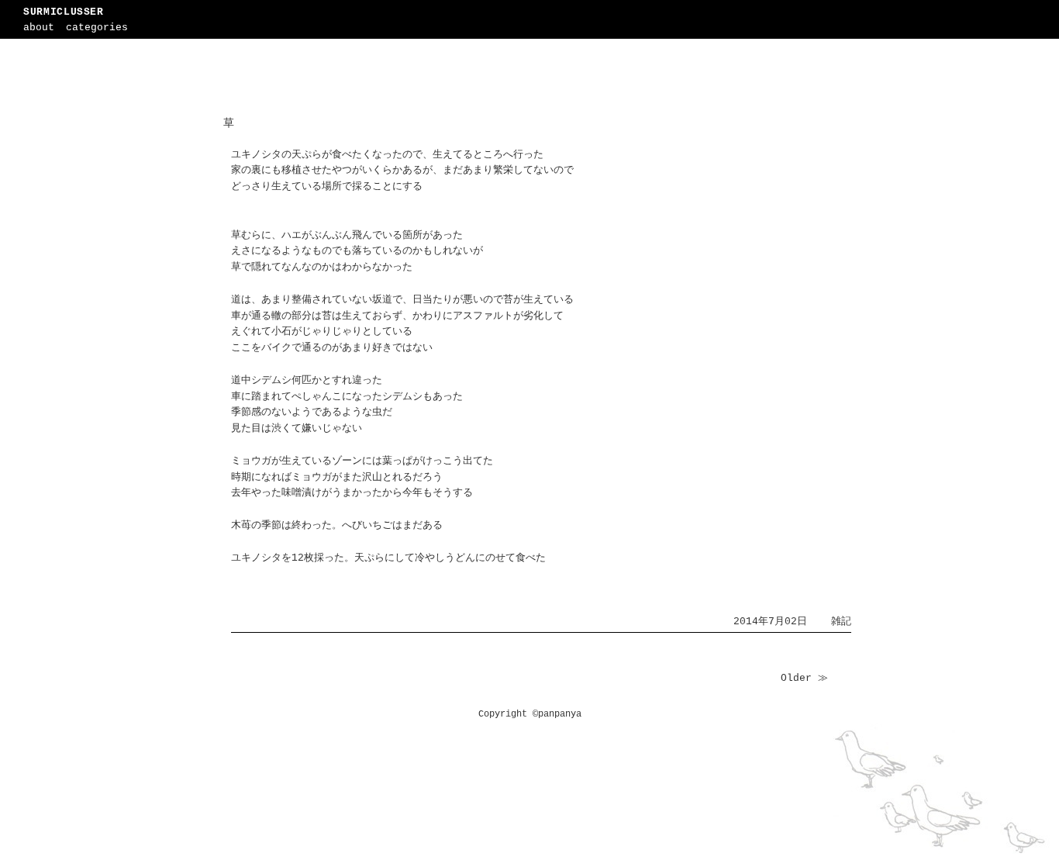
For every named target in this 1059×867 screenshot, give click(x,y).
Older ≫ (804, 678)
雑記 (841, 621)
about (38, 27)
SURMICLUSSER (63, 12)
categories (97, 27)
